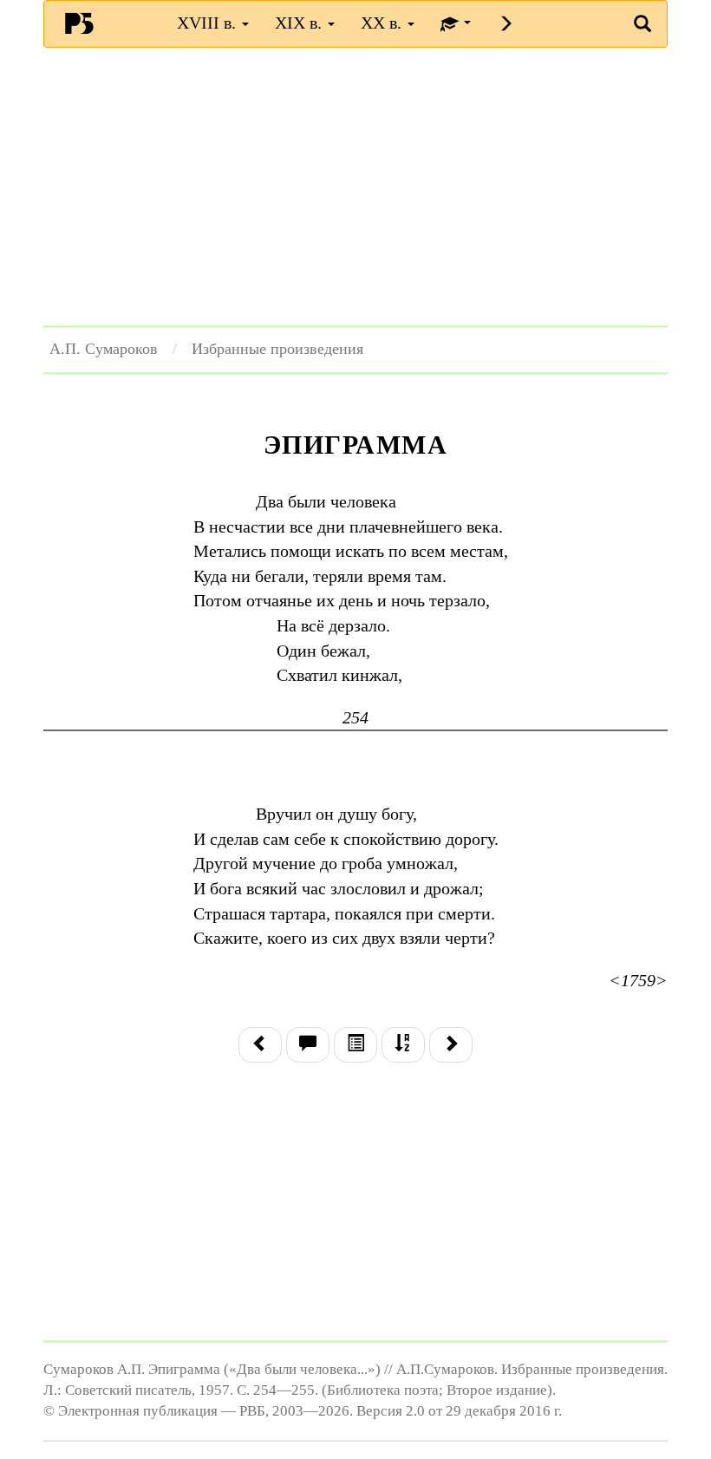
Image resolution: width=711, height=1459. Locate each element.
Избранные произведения (277, 348)
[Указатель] (403, 1045)
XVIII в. (208, 22)
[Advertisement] (355, 186)
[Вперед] (451, 1045)
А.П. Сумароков (103, 348)
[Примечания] (307, 1045)
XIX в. (300, 22)
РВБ (79, 22)
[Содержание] (355, 1045)
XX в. (383, 22)
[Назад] (260, 1045)
